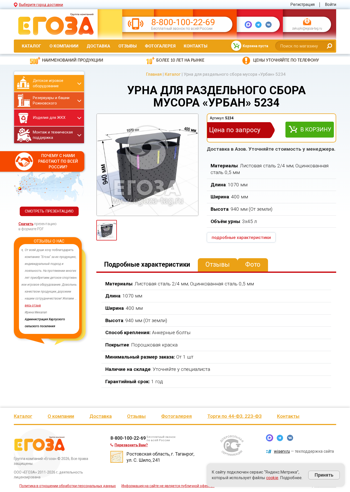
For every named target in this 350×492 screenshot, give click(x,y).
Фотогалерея (160, 46)
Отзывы (127, 46)
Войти (330, 4)
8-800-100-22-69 (183, 22)
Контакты (195, 46)
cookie (272, 477)
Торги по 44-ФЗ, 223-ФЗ (234, 416)
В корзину (315, 129)
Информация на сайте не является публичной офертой (167, 486)
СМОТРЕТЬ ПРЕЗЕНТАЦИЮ (49, 211)
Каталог (31, 46)
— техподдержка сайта (304, 451)
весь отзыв (30, 305)
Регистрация (302, 4)
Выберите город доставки (41, 5)
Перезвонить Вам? (131, 445)
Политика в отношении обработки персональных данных (67, 486)
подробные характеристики (241, 237)
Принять (324, 475)
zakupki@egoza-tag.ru (307, 28)
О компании (63, 46)
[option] (49, 288)
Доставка (98, 46)
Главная (154, 74)
